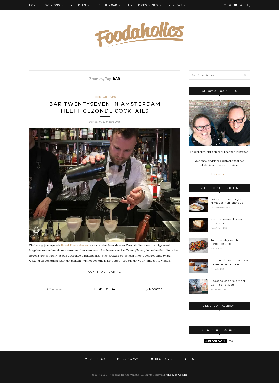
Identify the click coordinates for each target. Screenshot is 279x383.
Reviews (175, 5)
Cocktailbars (105, 97)
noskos (156, 289)
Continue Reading (104, 271)
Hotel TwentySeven (74, 245)
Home (33, 5)
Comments (54, 289)
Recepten (78, 5)
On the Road (107, 5)
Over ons (52, 5)
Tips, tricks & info (143, 5)
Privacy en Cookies (176, 374)
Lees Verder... (219, 174)
